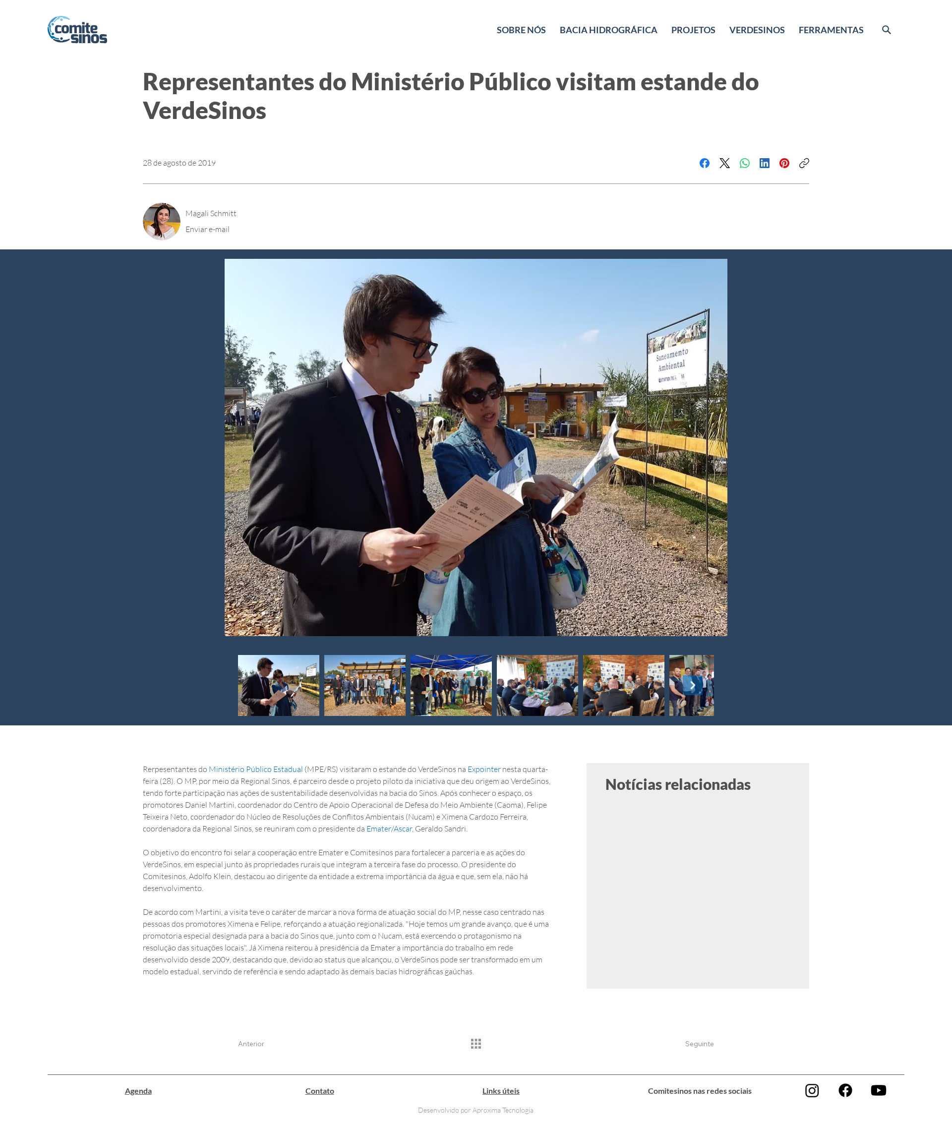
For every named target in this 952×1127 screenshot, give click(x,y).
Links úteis (501, 1090)
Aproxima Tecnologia (503, 1110)
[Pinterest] (784, 163)
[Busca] (886, 29)
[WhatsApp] (745, 163)
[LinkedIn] (765, 163)
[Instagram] (812, 1090)
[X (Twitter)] (724, 163)
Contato (319, 1090)
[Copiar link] (804, 163)
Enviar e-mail (207, 229)
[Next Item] (693, 685)
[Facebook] (705, 163)
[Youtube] (879, 1090)
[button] (521, 29)
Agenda (138, 1090)
